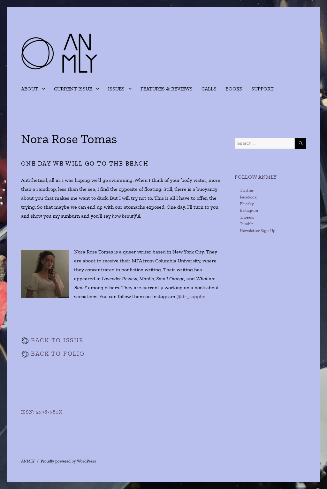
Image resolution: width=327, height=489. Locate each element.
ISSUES (116, 89)
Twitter (247, 190)
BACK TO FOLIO (57, 353)
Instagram (249, 210)
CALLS (209, 89)
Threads (247, 217)
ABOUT (29, 89)
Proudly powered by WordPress (68, 461)
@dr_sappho (191, 296)
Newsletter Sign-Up (257, 230)
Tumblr (246, 223)
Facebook (248, 197)
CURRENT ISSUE (73, 89)
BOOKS (233, 89)
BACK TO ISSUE (56, 340)
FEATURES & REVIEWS (167, 89)
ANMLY (28, 461)
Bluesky (247, 203)
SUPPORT (262, 89)
